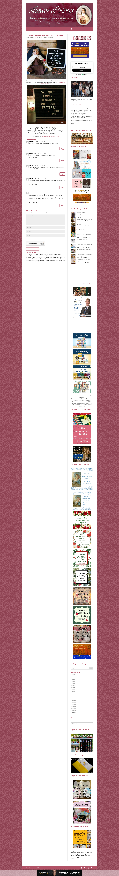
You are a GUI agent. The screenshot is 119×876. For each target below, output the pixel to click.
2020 (73, 689)
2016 (74, 697)
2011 (74, 706)
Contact (67, 29)
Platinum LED (79, 404)
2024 (73, 681)
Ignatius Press (75, 400)
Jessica (28, 37)
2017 (74, 695)
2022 (73, 685)
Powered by (78, 74)
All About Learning (88, 398)
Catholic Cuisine (86, 130)
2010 (74, 708)
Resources (54, 29)
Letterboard (39, 37)
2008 (74, 712)
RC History (84, 406)
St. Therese (45, 37)
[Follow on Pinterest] (85, 867)
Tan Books (74, 404)
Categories (73, 721)
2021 (73, 687)
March (74, 676)
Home (47, 29)
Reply (62, 149)
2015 (74, 698)
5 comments (50, 37)
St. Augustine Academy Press (86, 403)
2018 (73, 693)
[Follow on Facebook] (81, 867)
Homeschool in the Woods (81, 401)
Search (90, 668)
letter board (55, 80)
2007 (74, 714)
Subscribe (82, 70)
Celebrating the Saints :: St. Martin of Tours (50, 136)
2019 (73, 691)
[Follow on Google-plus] (91, 867)
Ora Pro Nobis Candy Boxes (49, 135)
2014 (74, 700)
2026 (73, 674)
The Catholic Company (83, 400)
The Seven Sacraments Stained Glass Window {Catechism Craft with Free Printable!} (83, 234)
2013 (74, 702)
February (75, 677)
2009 (74, 710)
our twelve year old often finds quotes (38, 80)
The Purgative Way (86, 404)
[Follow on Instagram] (88, 867)
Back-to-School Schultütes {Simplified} (84, 249)
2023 (73, 683)
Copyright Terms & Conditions (82, 857)
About (60, 29)
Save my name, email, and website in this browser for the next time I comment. (42, 240)
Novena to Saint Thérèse (81, 212)
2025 (73, 679)
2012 (74, 704)
